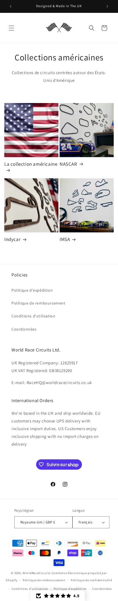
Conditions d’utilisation (29, 589)
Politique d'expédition (32, 290)
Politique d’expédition (70, 589)
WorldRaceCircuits (37, 573)
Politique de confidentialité (91, 580)
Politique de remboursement (38, 303)
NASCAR (68, 164)
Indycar (12, 239)
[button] (11, 28)
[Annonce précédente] (10, 6)
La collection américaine (30, 164)
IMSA (65, 239)
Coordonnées (24, 329)
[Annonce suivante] (107, 6)
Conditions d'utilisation (33, 316)
